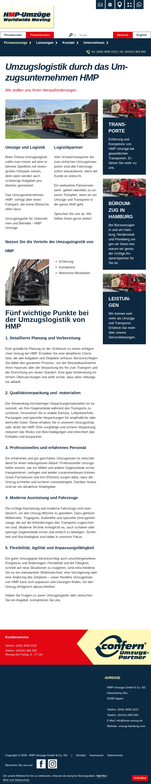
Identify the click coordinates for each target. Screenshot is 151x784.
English (142, 34)
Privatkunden (13, 34)
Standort (119, 4)
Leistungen (44, 43)
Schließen (140, 778)
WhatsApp (139, 4)
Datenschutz (115, 755)
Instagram (52, 763)
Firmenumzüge (15, 43)
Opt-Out (101, 775)
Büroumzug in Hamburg (120, 181)
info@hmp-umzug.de (129, 720)
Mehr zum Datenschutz (16, 779)
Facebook (41, 763)
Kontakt (68, 43)
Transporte (111, 102)
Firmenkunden (40, 34)
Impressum (96, 755)
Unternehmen (93, 43)
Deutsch (122, 34)
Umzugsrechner (129, 4)
